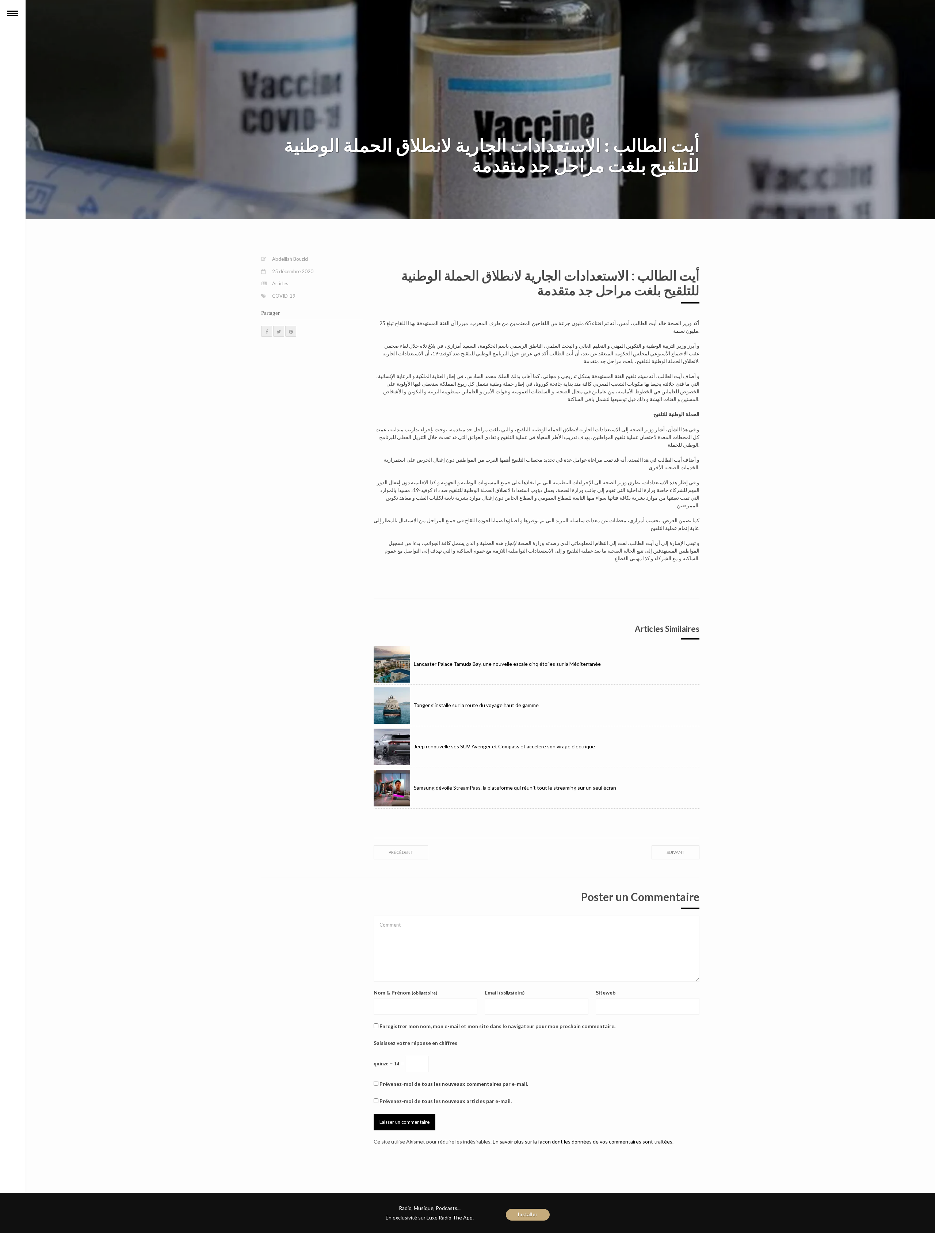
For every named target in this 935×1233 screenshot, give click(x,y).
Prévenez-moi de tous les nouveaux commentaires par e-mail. (453, 1084)
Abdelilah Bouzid (290, 259)
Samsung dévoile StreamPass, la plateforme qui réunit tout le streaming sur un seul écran (515, 788)
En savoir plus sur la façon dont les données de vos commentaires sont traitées (582, 1141)
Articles (280, 283)
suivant (675, 852)
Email (504, 992)
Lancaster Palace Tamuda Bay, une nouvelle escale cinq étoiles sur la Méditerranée (507, 664)
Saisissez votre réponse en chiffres (415, 1043)
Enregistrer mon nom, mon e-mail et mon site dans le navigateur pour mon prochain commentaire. (497, 1026)
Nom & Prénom (405, 992)
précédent (401, 852)
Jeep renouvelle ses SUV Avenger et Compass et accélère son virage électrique (504, 746)
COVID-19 (283, 296)
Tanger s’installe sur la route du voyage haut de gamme (476, 705)
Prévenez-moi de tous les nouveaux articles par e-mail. (445, 1101)
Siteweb (605, 992)
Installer (528, 1214)
